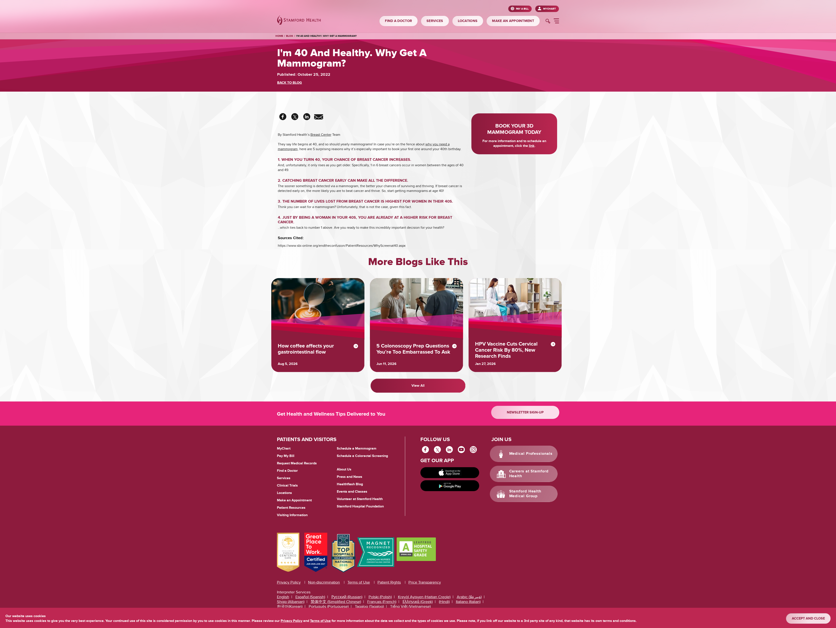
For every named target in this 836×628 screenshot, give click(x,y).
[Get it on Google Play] (449, 485)
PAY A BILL (522, 8)
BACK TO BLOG (289, 83)
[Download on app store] (449, 472)
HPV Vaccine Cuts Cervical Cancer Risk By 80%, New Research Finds (506, 350)
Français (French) (381, 601)
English (283, 597)
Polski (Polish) (380, 597)
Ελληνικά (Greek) (418, 601)
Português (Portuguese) (329, 606)
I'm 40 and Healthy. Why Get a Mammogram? (326, 36)
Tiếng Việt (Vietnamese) (410, 606)
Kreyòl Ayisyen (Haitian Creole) (424, 597)
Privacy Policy (289, 582)
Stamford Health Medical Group (525, 494)
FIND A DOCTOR (398, 21)
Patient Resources (291, 507)
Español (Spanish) (310, 597)
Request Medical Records (297, 463)
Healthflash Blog (350, 484)
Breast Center (320, 135)
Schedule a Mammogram (356, 448)
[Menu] (556, 21)
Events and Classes (352, 491)
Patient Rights (389, 582)
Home (279, 36)
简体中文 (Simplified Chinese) (336, 601)
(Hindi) (444, 601)
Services (283, 478)
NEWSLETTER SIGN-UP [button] (525, 412)
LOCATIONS (468, 21)
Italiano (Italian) (468, 601)
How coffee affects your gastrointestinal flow (306, 349)
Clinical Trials (287, 485)
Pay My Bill (285, 456)
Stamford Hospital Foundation (360, 506)
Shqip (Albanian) (290, 601)
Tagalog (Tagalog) (369, 606)
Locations (284, 493)
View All (418, 385)
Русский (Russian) (346, 597)
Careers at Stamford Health (529, 474)
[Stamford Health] (299, 20)
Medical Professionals (531, 453)
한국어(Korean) (289, 606)
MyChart (549, 8)
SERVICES (434, 21)
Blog (289, 36)
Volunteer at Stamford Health (360, 499)
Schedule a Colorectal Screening (362, 456)
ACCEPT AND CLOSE (808, 618)
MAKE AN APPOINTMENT (513, 21)
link (531, 146)
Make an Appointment (294, 500)
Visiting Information (292, 515)
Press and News (349, 477)
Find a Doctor (287, 470)
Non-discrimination (324, 582)
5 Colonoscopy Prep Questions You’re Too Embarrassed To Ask (413, 349)
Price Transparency (424, 582)
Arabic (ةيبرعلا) (469, 597)
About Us (344, 469)
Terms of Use (358, 582)
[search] (548, 21)
